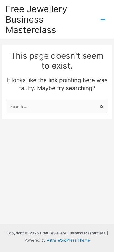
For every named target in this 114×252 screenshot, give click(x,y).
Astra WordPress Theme (68, 240)
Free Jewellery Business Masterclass (36, 20)
